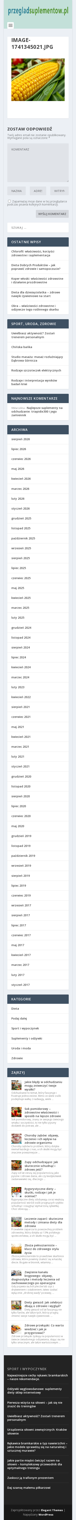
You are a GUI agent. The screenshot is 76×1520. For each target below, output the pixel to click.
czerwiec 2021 (21, 717)
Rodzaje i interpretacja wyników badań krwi (34, 382)
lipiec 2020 (18, 806)
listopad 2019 (20, 846)
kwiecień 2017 (21, 955)
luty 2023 (17, 687)
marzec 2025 (20, 608)
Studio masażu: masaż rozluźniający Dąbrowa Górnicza (37, 358)
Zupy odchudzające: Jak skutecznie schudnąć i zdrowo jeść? (41, 1165)
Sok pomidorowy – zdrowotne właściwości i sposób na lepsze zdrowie (43, 1112)
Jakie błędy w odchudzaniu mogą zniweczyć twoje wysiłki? (43, 1085)
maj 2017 (17, 945)
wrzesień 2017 (21, 905)
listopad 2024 (20, 637)
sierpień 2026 (20, 439)
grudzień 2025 (21, 518)
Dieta (15, 1008)
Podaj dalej (19, 1018)
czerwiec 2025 (21, 578)
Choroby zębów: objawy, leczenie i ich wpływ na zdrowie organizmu (42, 1139)
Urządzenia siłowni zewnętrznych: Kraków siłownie (37, 1431)
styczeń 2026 (20, 508)
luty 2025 (17, 617)
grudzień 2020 (21, 776)
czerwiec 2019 (21, 895)
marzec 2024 (20, 677)
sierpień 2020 (20, 796)
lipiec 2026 (18, 449)
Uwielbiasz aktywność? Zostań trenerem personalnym (33, 335)
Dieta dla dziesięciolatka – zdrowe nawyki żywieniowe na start (35, 294)
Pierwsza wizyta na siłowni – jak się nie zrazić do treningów (34, 1404)
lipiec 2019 (18, 885)
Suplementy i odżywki (26, 1038)
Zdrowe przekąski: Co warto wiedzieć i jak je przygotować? (44, 1328)
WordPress (46, 1514)
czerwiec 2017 (21, 935)
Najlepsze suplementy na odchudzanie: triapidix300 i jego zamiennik (37, 411)
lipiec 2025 (18, 568)
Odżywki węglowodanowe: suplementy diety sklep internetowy (34, 1390)
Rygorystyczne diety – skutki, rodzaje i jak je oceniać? (40, 1192)
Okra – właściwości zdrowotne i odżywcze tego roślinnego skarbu (35, 307)
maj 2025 (17, 588)
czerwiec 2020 (21, 816)
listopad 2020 (20, 786)
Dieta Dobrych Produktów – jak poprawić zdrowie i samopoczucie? (35, 267)
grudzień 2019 (21, 836)
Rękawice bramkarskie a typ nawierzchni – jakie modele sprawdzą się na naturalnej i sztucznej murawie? (37, 1446)
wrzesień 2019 (21, 865)
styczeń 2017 (20, 985)
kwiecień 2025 (21, 598)
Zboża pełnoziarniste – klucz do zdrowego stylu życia (42, 1248)
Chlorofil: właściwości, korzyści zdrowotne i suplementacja (32, 253)
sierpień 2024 (20, 647)
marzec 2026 (20, 489)
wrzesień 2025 (21, 548)
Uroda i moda (21, 1048)
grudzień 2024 (21, 628)
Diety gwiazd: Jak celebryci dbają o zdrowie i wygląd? (43, 1304)
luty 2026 (17, 498)
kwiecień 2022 (21, 697)
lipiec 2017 (18, 925)
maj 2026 (17, 469)
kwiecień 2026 (21, 479)
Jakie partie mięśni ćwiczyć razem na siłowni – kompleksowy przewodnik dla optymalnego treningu (34, 1464)
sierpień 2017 (20, 915)
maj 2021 (17, 727)
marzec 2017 (20, 965)
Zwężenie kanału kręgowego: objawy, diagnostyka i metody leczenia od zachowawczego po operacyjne (35, 1277)
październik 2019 (23, 856)
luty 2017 (17, 975)
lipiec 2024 (18, 657)
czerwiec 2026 (21, 459)
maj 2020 (17, 826)
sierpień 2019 (20, 876)
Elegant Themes (52, 1510)
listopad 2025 (20, 528)
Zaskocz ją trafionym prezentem (30, 1478)
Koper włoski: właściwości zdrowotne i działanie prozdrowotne (37, 280)
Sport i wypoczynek (25, 1028)
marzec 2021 (20, 747)
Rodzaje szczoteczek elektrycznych (36, 370)
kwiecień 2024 (21, 667)
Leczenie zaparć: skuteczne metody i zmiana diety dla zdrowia (44, 1222)
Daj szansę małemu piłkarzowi (28, 1488)
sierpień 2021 (20, 707)
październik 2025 (23, 538)
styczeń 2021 (20, 766)
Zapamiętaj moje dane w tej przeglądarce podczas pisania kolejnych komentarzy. (37, 202)
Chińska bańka (21, 347)
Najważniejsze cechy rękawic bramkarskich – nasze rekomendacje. (37, 1377)
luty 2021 (17, 756)
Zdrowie (17, 1058)
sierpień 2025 (20, 558)
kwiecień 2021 (21, 737)
